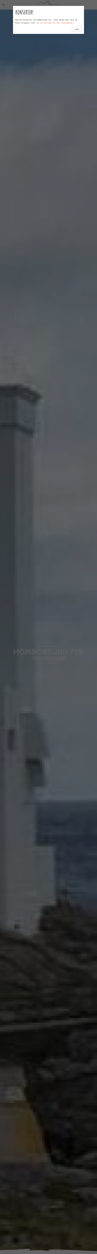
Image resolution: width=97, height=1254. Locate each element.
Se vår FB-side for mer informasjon (55, 23)
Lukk (77, 29)
